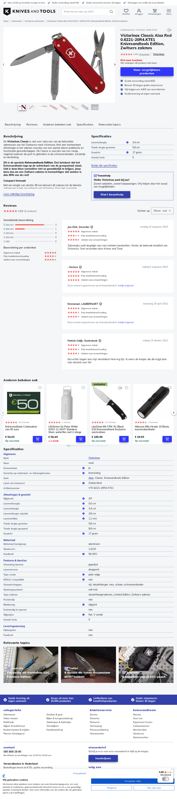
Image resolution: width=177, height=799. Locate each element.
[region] (59, 70)
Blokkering (9, 604)
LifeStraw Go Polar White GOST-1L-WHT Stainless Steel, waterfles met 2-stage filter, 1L (64, 429)
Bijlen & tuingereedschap (59, 718)
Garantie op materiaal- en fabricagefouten (26, 473)
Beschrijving (13, 124)
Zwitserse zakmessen (34, 21)
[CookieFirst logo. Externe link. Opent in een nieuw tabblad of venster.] (4, 776)
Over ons (137, 718)
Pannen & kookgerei (14, 733)
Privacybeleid (79, 773)
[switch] (165, 779)
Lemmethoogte (11, 503)
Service (93, 714)
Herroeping (96, 726)
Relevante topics (110, 124)
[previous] (9, 412)
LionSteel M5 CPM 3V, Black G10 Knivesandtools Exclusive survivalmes (109, 429)
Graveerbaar (10, 468)
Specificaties (85, 124)
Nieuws (137, 714)
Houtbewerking (54, 729)
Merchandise (140, 729)
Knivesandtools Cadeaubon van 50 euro (21, 428)
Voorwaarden (97, 733)
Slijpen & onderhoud (14, 726)
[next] (168, 412)
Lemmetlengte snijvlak (15, 513)
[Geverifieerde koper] (92, 227)
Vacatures (138, 733)
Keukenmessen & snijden (16, 729)
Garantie (94, 718)
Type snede (9, 574)
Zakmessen (17, 21)
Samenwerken (140, 737)
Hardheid (8, 554)
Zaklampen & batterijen (58, 722)
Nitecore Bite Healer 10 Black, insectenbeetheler (152, 428)
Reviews (32, 124)
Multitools (8, 722)
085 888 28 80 (12, 751)
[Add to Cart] (37, 439)
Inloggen (139, 14)
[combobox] (162, 210)
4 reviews (144, 54)
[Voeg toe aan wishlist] (40, 388)
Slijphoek (8, 498)
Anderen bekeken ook (57, 124)
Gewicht (95, 152)
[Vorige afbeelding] (3, 64)
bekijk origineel (126, 285)
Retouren (95, 722)
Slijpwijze (8, 614)
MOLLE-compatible (13, 579)
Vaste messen (10, 718)
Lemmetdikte (10, 518)
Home (6, 21)
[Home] (29, 11)
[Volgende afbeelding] (115, 64)
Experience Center (142, 722)
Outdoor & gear (54, 714)
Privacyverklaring (99, 729)
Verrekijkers (52, 726)
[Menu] (171, 770)
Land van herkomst (14, 483)
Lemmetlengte (99, 142)
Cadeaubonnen (141, 726)
